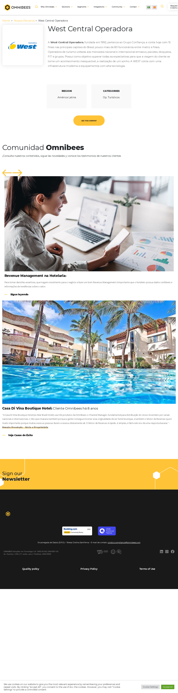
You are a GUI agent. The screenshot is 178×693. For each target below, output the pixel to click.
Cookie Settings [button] (150, 687)
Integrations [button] (99, 7)
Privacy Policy (89, 568)
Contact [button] (133, 7)
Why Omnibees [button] (47, 7)
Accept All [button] (168, 687)
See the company (88, 121)
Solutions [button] (66, 7)
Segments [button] (81, 7)
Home (6, 20)
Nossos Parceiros (24, 20)
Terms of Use (147, 568)
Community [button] (117, 7)
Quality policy (30, 568)
